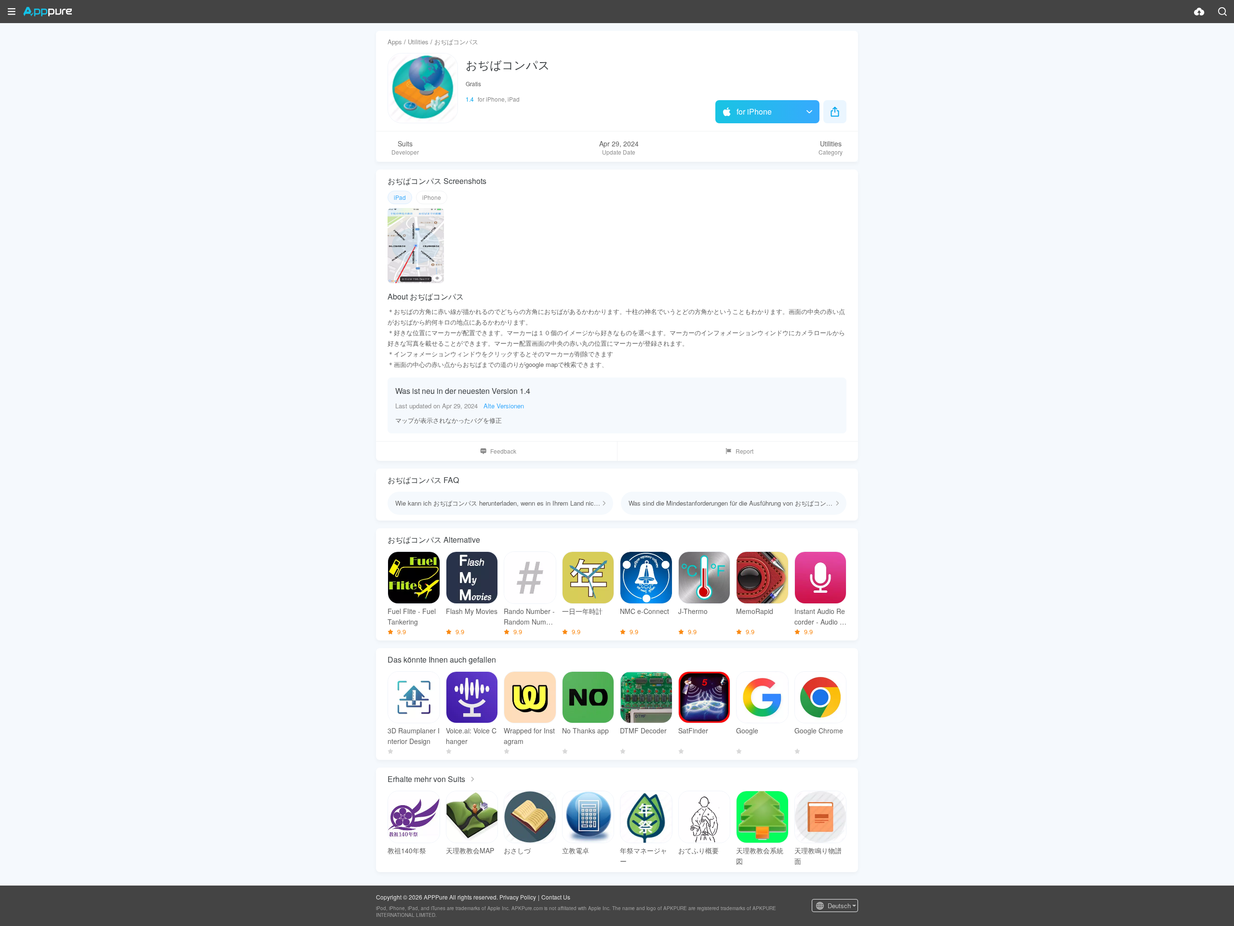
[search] (1222, 11)
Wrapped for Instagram (529, 736)
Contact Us (555, 897)
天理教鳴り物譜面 (818, 856)
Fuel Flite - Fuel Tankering (412, 616)
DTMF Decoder (643, 730)
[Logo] (47, 11)
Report (744, 451)
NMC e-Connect (644, 611)
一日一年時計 (582, 611)
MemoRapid (754, 611)
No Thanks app (585, 730)
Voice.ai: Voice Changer (471, 736)
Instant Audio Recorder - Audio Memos (819, 616)
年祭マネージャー (643, 856)
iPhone (431, 197)
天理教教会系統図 (759, 856)
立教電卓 (575, 850)
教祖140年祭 (407, 850)
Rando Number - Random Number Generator (529, 616)
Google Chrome (818, 730)
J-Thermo (693, 611)
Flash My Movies (471, 611)
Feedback (503, 451)
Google (747, 730)
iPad (400, 197)
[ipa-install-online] (1199, 11)
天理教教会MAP (470, 850)
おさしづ (517, 850)
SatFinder (693, 730)
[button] (11, 11)
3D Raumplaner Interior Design (414, 736)
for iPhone (754, 111)
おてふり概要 (698, 850)
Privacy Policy (517, 897)
